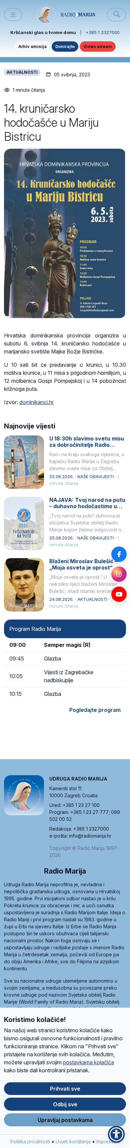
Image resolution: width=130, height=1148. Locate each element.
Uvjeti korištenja (73, 1141)
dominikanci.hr (36, 402)
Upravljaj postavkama (65, 1120)
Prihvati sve (65, 1088)
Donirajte (65, 46)
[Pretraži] (116, 14)
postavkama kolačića (88, 1062)
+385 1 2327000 (103, 32)
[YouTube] (119, 594)
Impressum (108, 1141)
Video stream (97, 46)
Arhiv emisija (32, 46)
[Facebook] (119, 554)
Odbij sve (65, 1104)
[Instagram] (119, 574)
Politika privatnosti (30, 1141)
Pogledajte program (95, 710)
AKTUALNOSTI (22, 72)
